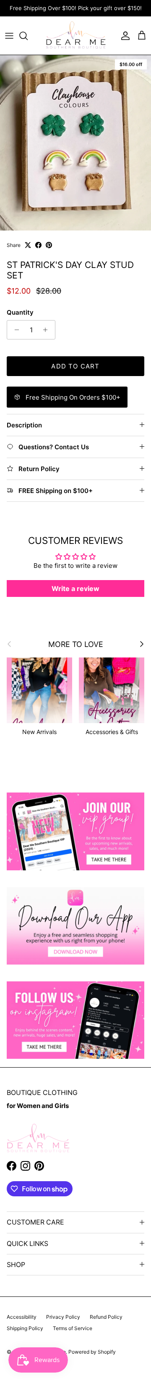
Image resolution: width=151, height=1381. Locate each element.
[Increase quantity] (47, 330)
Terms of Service (72, 1328)
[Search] (27, 36)
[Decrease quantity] (14, 330)
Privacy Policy (63, 1317)
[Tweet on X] (28, 245)
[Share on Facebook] (38, 245)
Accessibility (21, 1317)
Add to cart (75, 366)
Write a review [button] (75, 588)
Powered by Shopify (92, 1352)
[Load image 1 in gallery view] (75, 143)
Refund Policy (106, 1317)
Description (24, 425)
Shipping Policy (25, 1328)
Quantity (20, 312)
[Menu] (9, 36)
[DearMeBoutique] (75, 35)
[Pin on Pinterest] (49, 245)
